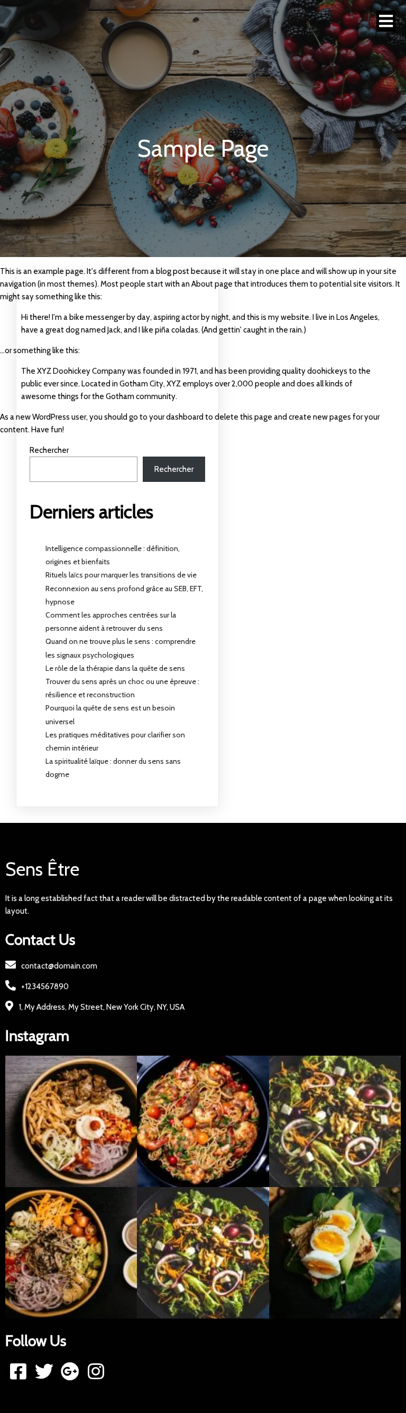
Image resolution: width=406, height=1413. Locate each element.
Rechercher (49, 450)
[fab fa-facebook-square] (18, 1371)
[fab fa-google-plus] (70, 1371)
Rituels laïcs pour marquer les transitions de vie (121, 575)
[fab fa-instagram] (96, 1371)
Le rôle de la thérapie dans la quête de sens (115, 668)
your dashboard (176, 417)
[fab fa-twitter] (44, 1371)
